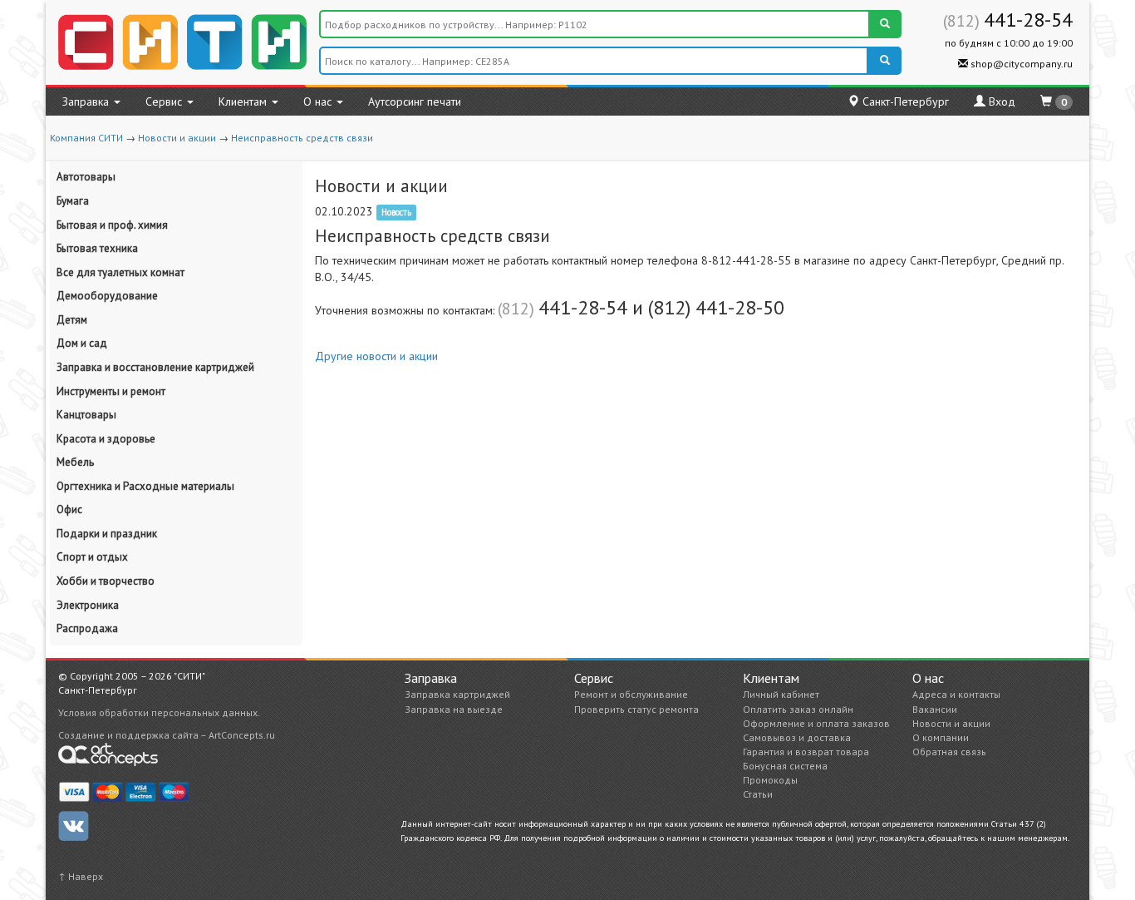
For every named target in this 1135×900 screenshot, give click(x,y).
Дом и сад (82, 343)
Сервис (165, 101)
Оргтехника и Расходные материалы (145, 486)
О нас (319, 101)
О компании (940, 737)
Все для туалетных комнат (120, 272)
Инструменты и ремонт (111, 391)
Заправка (87, 101)
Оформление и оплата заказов (816, 723)
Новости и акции (177, 137)
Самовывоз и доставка (797, 737)
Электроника (88, 605)
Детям (72, 320)
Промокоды (770, 780)
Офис (69, 509)
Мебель (75, 462)
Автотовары (86, 177)
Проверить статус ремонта (636, 709)
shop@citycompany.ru (1020, 63)
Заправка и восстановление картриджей (155, 367)
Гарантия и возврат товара (806, 751)
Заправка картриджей (457, 694)
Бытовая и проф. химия (112, 225)
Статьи (758, 794)
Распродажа (87, 628)
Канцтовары (86, 415)
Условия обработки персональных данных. (159, 712)
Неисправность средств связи (302, 137)
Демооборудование (107, 296)
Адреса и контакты (956, 694)
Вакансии (934, 709)
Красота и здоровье (106, 439)
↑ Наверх (80, 876)
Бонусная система (785, 765)
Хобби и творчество (106, 581)
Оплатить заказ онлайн (798, 709)
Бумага (73, 201)
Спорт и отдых (92, 557)
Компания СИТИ (86, 137)
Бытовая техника (97, 248)
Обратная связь (949, 751)
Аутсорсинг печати (414, 101)
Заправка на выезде (454, 709)
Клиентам (244, 101)
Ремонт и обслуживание (631, 694)
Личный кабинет (781, 694)
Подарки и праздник (107, 534)
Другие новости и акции (376, 356)
